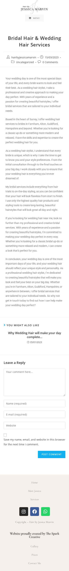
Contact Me (34, 563)
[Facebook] (34, 511)
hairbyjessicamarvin (23, 57)
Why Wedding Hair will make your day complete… (34, 335)
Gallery (34, 546)
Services (34, 499)
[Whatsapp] (45, 511)
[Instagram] (23, 511)
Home (34, 482)
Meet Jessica (34, 491)
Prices (34, 554)
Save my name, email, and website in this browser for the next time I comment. (34, 442)
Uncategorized (25, 62)
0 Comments (50, 62)
